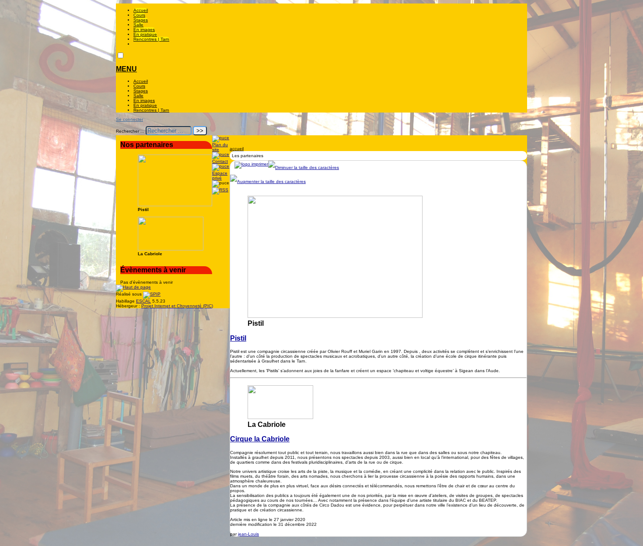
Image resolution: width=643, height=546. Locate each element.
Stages (140, 20)
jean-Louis (248, 534)
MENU (126, 69)
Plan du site (220, 147)
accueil (237, 148)
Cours (139, 15)
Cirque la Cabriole (260, 439)
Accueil (140, 10)
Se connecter (129, 119)
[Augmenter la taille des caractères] (268, 181)
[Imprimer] (251, 164)
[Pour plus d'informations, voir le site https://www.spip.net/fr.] (152, 294)
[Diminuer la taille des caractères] (303, 167)
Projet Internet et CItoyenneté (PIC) (177, 305)
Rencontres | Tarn (151, 39)
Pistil (238, 338)
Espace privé (219, 175)
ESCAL (143, 301)
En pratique (145, 34)
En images (144, 29)
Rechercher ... (130, 131)
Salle (138, 24)
